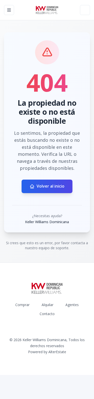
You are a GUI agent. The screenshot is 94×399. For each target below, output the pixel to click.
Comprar (22, 304)
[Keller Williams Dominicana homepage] (47, 10)
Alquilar (47, 304)
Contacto (47, 313)
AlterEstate (57, 351)
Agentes (72, 304)
